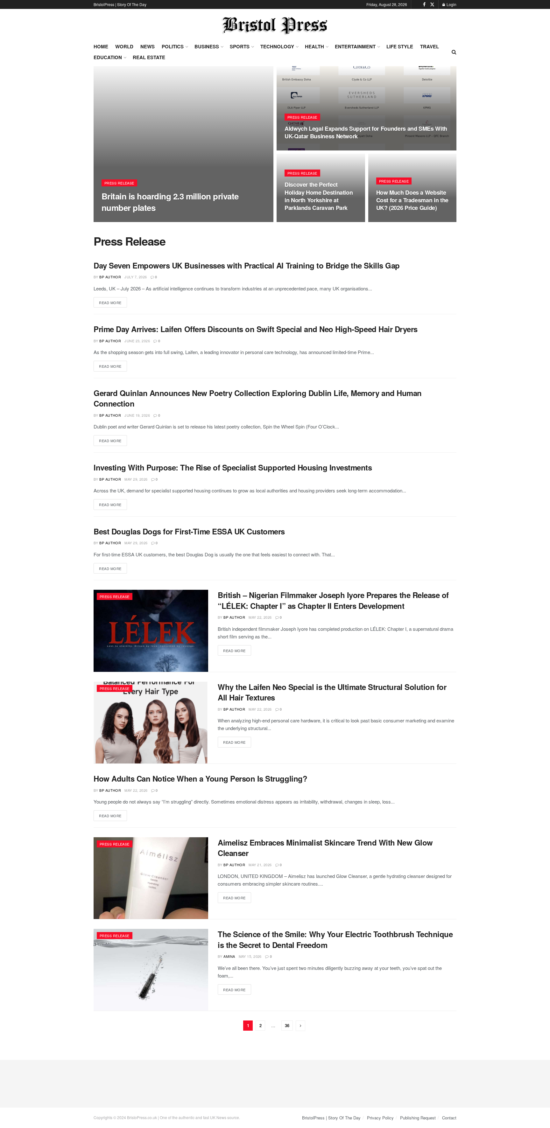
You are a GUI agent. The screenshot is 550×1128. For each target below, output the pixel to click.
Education (108, 57)
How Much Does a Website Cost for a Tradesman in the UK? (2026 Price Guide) (412, 200)
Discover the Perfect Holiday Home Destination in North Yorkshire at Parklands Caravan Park (319, 196)
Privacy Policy (380, 1118)
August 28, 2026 (142, 219)
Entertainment (355, 46)
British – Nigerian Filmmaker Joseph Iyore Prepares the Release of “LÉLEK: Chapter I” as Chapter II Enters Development (333, 600)
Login (451, 4)
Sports (240, 46)
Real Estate (149, 57)
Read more (113, 302)
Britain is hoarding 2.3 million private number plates (170, 201)
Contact (449, 1118)
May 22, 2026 (260, 617)
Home (101, 46)
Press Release (119, 182)
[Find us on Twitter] (432, 4)
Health (314, 46)
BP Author (110, 276)
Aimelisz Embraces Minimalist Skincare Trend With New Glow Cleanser (325, 848)
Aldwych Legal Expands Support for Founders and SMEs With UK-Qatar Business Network (366, 132)
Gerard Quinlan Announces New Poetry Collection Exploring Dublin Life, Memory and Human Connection (258, 398)
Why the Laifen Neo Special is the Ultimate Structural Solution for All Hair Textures (332, 692)
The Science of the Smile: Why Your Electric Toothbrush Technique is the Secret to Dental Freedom (335, 939)
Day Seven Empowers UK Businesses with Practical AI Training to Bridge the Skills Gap (247, 265)
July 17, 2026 (392, 220)
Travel (429, 46)
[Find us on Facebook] (424, 4)
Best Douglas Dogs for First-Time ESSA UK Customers (189, 531)
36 (287, 1025)
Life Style (399, 46)
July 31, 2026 (300, 220)
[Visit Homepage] (275, 25)
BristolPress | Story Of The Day (120, 4)
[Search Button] (454, 52)
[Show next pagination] (300, 1025)
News (147, 46)
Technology (277, 46)
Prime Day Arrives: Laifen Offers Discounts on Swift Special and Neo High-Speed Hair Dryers (256, 329)
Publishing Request (418, 1118)
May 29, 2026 (135, 479)
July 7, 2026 (135, 276)
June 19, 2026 (137, 415)
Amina (113, 220)
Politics (173, 46)
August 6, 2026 (302, 148)
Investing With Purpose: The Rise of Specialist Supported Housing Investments (233, 467)
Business (206, 46)
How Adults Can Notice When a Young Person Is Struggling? (200, 778)
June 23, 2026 (137, 340)
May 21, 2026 (260, 864)
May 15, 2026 (250, 956)
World (124, 46)
